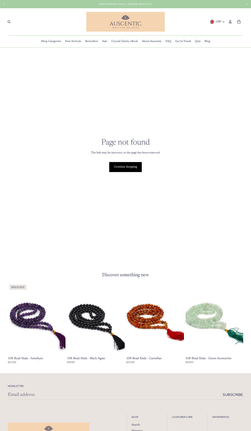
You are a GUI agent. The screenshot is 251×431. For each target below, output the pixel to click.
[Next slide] (237, 319)
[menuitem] (51, 41)
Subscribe (233, 394)
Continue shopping (125, 167)
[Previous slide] (191, 319)
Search (136, 425)
